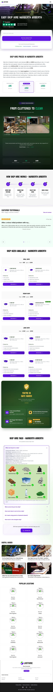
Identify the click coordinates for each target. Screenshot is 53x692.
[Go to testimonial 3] (28, 153)
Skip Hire (20, 677)
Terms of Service (26, 684)
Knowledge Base (21, 679)
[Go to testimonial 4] (31, 153)
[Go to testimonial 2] (25, 153)
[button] (14, 270)
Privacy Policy (18, 684)
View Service (13, 284)
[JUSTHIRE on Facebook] (23, 687)
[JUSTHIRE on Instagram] (26, 687)
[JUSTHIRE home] (5, 2)
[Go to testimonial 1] (22, 153)
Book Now (3, 677)
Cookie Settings (34, 684)
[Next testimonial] (49, 242)
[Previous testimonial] (3, 242)
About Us (3, 679)
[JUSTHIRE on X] (30, 687)
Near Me (36, 677)
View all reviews (47, 212)
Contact (36, 679)
